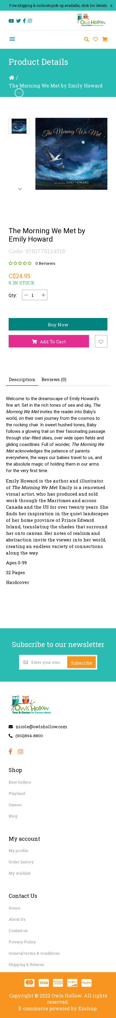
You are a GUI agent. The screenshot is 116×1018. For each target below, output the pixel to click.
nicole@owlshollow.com (42, 726)
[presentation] (19, 92)
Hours (14, 908)
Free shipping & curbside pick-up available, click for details (58, 5)
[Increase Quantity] (43, 295)
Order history (21, 861)
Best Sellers (20, 782)
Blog (13, 816)
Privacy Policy (22, 942)
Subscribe (81, 663)
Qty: (13, 295)
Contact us (18, 930)
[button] (19, 126)
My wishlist (20, 873)
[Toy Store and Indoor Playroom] (91, 26)
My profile (18, 850)
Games (15, 804)
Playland (17, 793)
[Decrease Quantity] (26, 295)
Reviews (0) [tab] (53, 379)
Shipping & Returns (26, 964)
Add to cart (53, 341)
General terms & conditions (34, 953)
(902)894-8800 (29, 735)
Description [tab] (22, 379)
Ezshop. (88, 1008)
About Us (17, 919)
